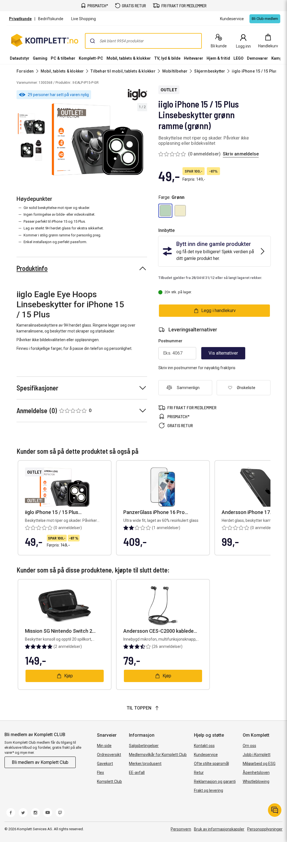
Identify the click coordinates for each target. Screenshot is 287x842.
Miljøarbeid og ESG (259, 763)
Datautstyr (19, 58)
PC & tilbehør (63, 58)
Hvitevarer (193, 58)
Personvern (181, 829)
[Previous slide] (53, 140)
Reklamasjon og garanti (215, 781)
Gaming (40, 58)
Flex (100, 772)
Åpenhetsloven (256, 772)
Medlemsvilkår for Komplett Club (158, 754)
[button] (165, 210)
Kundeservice (206, 754)
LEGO (238, 58)
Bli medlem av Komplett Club (40, 762)
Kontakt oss (204, 745)
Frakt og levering (208, 790)
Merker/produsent (145, 763)
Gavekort (105, 763)
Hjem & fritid (218, 58)
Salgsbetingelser (144, 745)
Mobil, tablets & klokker (129, 58)
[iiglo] (137, 94)
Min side (104, 745)
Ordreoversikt (109, 754)
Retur (199, 772)
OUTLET (169, 89)
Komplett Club (109, 781)
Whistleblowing (256, 781)
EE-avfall (137, 772)
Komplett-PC (91, 58)
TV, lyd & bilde (167, 58)
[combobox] (143, 41)
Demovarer (257, 58)
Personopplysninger (265, 829)
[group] (97, 139)
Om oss (249, 745)
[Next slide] (142, 140)
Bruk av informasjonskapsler (219, 829)
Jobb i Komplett (256, 754)
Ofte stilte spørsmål (211, 763)
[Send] (92, 40)
